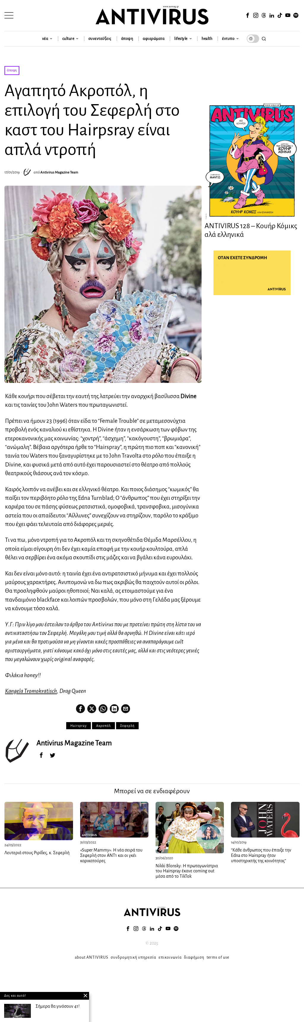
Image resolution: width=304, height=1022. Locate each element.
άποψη (12, 70)
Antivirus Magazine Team (59, 172)
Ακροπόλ (103, 725)
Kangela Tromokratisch (31, 691)
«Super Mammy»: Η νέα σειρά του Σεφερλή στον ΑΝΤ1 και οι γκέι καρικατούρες (111, 855)
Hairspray (78, 725)
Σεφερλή (127, 725)
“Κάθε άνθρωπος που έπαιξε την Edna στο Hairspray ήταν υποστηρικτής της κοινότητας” (261, 855)
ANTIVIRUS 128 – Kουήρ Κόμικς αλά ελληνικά (251, 230)
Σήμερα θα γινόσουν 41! (58, 1006)
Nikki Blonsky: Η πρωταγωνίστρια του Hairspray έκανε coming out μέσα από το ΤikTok (187, 871)
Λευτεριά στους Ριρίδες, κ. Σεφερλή (36, 852)
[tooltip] (247, 15)
